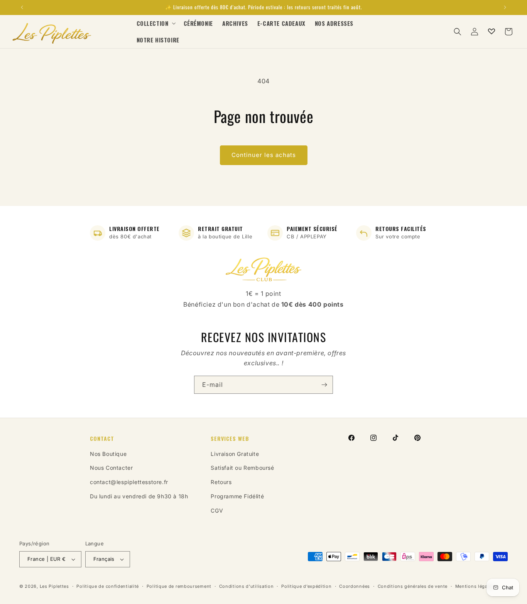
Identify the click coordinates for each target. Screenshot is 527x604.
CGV (217, 510)
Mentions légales (474, 586)
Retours (221, 482)
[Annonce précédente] (22, 7)
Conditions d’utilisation (246, 586)
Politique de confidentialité (107, 586)
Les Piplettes (54, 586)
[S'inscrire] (324, 385)
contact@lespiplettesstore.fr (129, 482)
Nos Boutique (108, 453)
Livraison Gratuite (235, 453)
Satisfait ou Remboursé (242, 467)
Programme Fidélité (237, 496)
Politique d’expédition (306, 586)
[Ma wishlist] (491, 31)
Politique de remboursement (179, 586)
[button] (155, 23)
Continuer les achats (263, 155)
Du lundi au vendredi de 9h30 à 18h (139, 496)
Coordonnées (354, 586)
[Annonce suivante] (505, 7)
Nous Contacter (111, 467)
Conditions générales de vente (413, 586)
